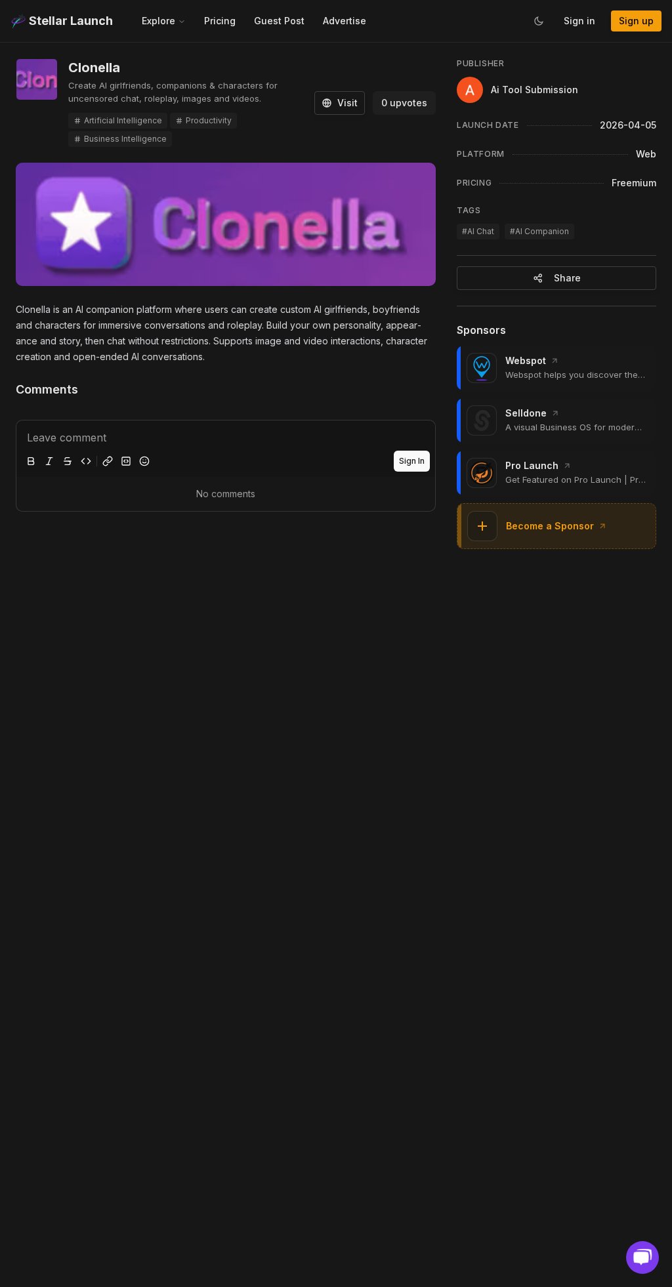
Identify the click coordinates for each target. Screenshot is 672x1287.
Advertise (344, 20)
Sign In (412, 461)
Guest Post (279, 20)
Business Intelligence (125, 139)
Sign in (579, 20)
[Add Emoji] (144, 461)
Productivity (209, 120)
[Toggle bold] (31, 461)
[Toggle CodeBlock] (126, 461)
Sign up (636, 20)
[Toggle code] (86, 461)
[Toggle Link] (107, 461)
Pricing (220, 20)
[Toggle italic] (49, 461)
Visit (347, 102)
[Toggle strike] (67, 461)
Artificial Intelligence (123, 120)
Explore (158, 20)
